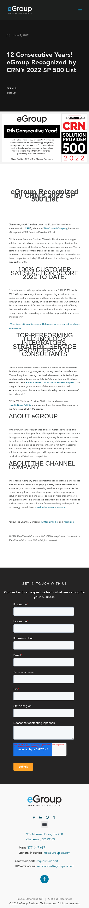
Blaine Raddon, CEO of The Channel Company (50, 382)
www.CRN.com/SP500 (20, 405)
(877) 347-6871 (37, 848)
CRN (27, 228)
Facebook (69, 521)
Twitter (44, 521)
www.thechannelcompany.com (50, 507)
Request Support (47, 861)
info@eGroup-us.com (56, 853)
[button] (44, 824)
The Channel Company (55, 228)
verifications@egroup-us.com (55, 866)
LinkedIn (53, 521)
